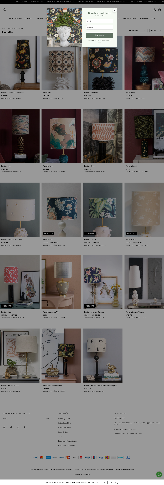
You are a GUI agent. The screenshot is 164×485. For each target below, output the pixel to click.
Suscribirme (99, 35)
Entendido (112, 482)
